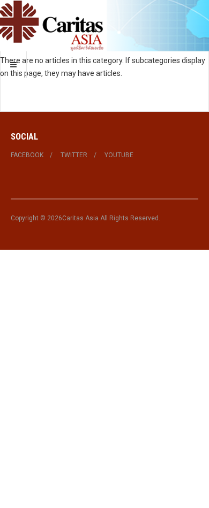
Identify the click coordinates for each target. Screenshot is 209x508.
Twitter (74, 155)
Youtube (118, 155)
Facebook (27, 155)
